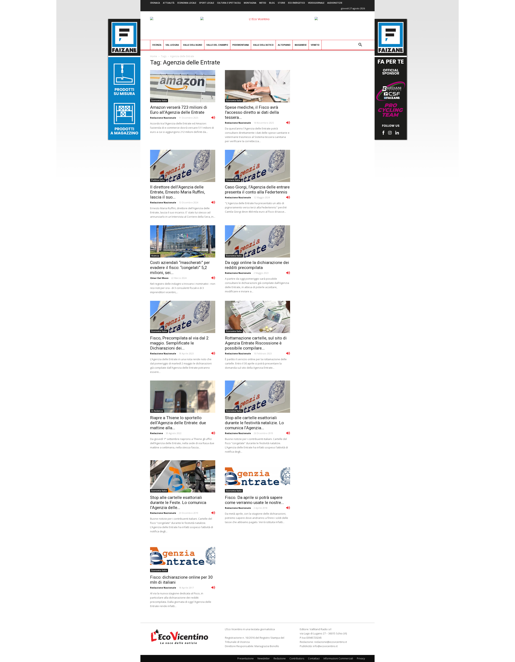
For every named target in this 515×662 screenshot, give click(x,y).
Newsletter (264, 658)
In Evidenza (157, 411)
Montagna (250, 2)
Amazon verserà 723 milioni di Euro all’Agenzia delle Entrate (178, 110)
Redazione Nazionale (163, 117)
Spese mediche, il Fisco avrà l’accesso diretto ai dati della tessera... (252, 112)
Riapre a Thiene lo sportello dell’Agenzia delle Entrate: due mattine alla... (178, 422)
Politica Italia (158, 180)
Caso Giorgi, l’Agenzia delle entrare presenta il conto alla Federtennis (257, 189)
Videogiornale (316, 2)
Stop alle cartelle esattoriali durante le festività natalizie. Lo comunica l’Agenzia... (254, 422)
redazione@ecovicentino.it (330, 642)
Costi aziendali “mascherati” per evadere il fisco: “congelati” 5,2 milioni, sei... (180, 267)
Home (153, 56)
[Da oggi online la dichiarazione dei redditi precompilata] (257, 241)
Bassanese (301, 44)
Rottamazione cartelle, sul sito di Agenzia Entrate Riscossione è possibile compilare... (256, 343)
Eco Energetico (296, 2)
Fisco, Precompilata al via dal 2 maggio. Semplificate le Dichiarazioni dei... (179, 343)
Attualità (168, 2)
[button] (360, 45)
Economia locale (186, 2)
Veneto (315, 44)
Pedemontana (240, 44)
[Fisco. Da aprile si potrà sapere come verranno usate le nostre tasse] (257, 476)
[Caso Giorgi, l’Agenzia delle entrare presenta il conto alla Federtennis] (257, 166)
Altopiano (284, 44)
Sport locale (206, 2)
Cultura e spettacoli (229, 2)
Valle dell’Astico (263, 44)
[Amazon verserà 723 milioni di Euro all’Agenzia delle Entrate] (182, 86)
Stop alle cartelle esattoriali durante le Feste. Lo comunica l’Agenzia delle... (178, 502)
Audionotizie (334, 2)
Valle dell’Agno (192, 44)
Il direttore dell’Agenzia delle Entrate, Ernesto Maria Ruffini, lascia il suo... (177, 192)
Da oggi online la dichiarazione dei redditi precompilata (257, 265)
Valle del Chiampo (217, 44)
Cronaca (155, 2)
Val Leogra (172, 44)
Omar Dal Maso (159, 277)
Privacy (361, 658)
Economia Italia (159, 100)
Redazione (156, 433)
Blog (272, 2)
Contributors (296, 658)
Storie (281, 2)
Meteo (262, 2)
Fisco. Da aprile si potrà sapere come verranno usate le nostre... (254, 500)
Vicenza (156, 44)
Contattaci (314, 658)
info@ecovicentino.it (325, 646)
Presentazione (245, 658)
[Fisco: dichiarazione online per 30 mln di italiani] (182, 556)
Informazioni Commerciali (338, 658)
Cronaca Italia (233, 180)
